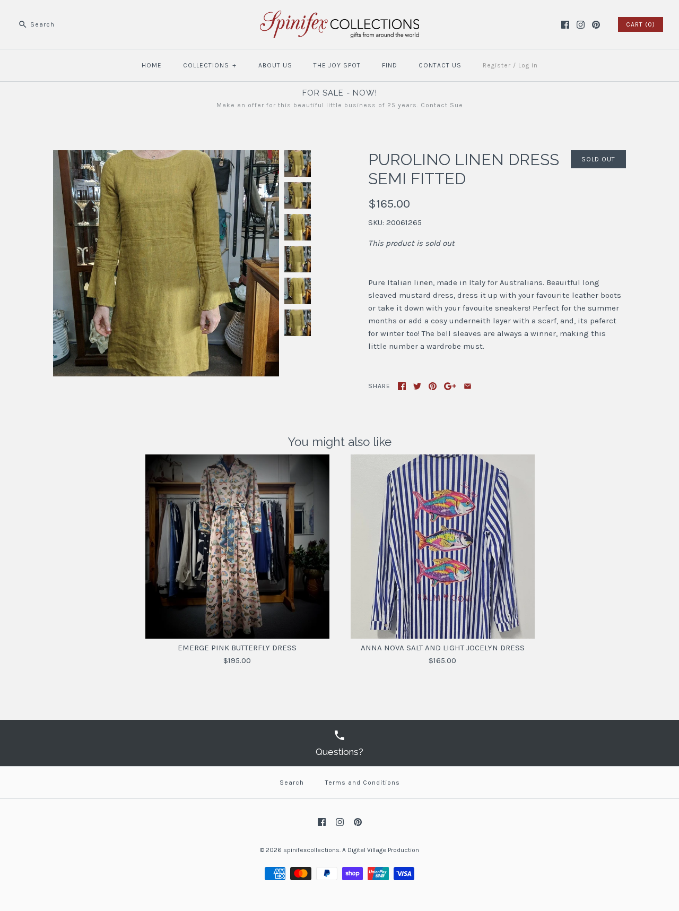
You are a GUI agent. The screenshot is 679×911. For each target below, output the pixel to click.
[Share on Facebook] (402, 386)
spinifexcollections (311, 850)
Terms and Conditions (362, 782)
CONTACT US (440, 65)
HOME (152, 65)
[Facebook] (565, 25)
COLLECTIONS (210, 65)
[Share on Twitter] (417, 386)
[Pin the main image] (433, 386)
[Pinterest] (596, 25)
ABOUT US (275, 65)
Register (497, 65)
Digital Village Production (383, 850)
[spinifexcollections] (339, 17)
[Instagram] (581, 25)
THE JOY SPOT (337, 65)
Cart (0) (640, 24)
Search (292, 782)
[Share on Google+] (450, 386)
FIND (389, 65)
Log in (528, 65)
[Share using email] (468, 386)
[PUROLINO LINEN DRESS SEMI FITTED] (166, 156)
